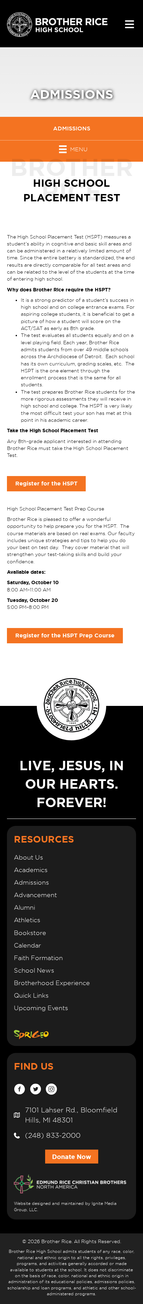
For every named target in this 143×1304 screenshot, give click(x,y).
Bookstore (30, 932)
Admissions (31, 882)
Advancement (35, 895)
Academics (31, 870)
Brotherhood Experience (52, 983)
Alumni (24, 907)
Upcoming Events (41, 1008)
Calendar (27, 945)
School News (34, 970)
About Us (28, 857)
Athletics (27, 920)
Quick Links (31, 995)
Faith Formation (38, 958)
